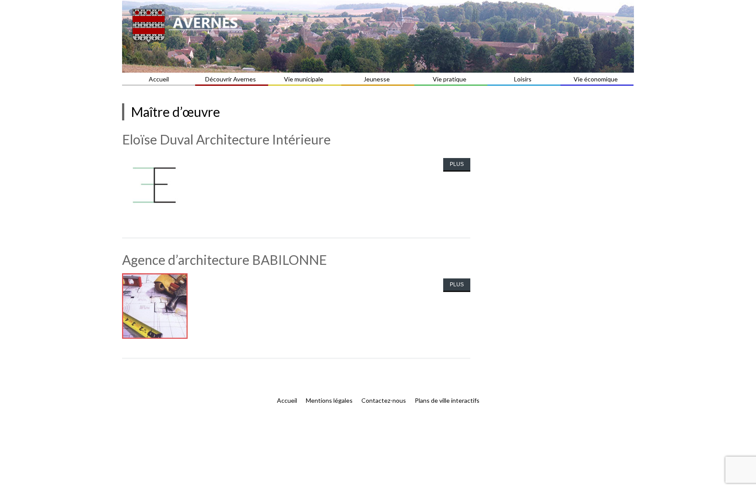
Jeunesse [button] (377, 79)
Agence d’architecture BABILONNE (224, 259)
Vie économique (596, 79)
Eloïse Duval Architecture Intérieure (226, 139)
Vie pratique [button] (449, 79)
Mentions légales (329, 400)
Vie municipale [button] (303, 79)
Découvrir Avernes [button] (230, 79)
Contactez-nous (383, 400)
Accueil (159, 79)
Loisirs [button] (523, 79)
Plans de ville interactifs (447, 400)
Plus (457, 164)
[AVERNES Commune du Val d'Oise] (378, 36)
